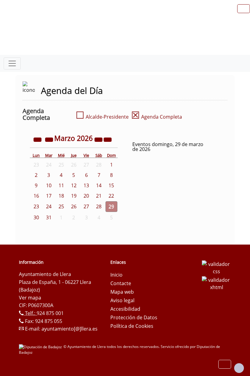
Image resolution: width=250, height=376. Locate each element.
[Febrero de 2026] (49, 139)
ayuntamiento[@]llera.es (69, 328)
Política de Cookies (131, 326)
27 (86, 206)
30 (36, 217)
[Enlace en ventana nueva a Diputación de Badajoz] (41, 346)
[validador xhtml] (216, 283)
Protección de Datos (133, 317)
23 (36, 206)
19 (74, 195)
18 (61, 195)
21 (99, 195)
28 (99, 206)
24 (49, 206)
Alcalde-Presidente (102, 116)
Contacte (120, 283)
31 (49, 217)
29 (111, 206)
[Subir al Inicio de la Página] (239, 368)
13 (86, 185)
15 (111, 185)
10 (49, 185)
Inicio (116, 274)
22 (111, 195)
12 (74, 185)
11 (61, 185)
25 (61, 206)
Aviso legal (122, 300)
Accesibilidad (125, 309)
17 (49, 195)
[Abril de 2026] (108, 139)
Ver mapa (30, 297)
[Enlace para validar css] (216, 267)
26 (74, 206)
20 (86, 195)
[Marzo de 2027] (99, 139)
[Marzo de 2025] (38, 139)
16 (36, 195)
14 (99, 185)
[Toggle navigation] (12, 63)
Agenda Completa (156, 116)
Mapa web (122, 291)
